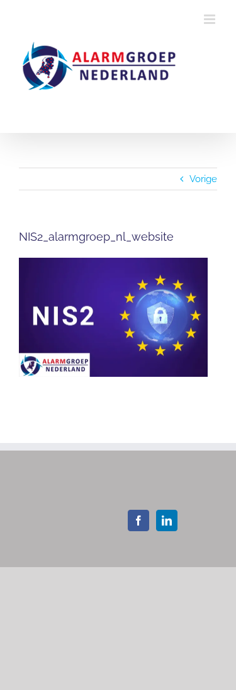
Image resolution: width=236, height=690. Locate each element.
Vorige (203, 179)
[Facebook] (138, 520)
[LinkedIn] (166, 520)
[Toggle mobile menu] (210, 19)
